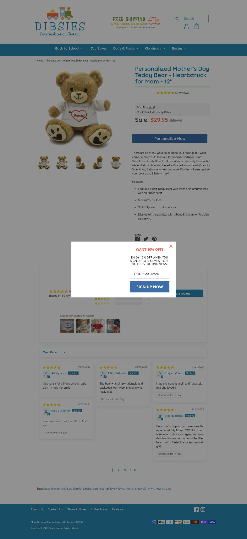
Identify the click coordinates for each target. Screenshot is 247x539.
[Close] (171, 246)
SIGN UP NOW (149, 286)
